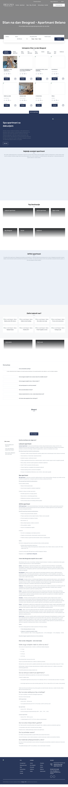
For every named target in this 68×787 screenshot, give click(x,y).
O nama (21, 771)
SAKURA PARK (23, 96)
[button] (40, 1)
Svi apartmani (22, 763)
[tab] (7, 52)
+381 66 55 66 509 (58, 764)
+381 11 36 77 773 (58, 766)
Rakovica (42, 769)
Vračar (31, 771)
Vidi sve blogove (34, 433)
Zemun (41, 765)
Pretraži (59, 38)
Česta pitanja (41, 5)
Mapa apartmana (23, 765)
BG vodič (34, 5)
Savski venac (42, 771)
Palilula (41, 767)
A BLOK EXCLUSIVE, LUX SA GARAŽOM (42, 70)
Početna (17, 5)
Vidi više (6, 78)
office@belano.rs (56, 770)
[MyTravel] (8, 5)
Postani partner (59, 5)
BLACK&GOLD (55, 69)
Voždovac (32, 769)
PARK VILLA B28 (7, 96)
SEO (25, 781)
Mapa (28, 5)
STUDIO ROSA (39, 96)
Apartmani (22, 5)
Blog (30, 5)
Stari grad (32, 767)
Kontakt (46, 5)
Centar (31, 763)
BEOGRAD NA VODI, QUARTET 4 (8, 70)
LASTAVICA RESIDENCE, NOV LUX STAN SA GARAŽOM (26, 70)
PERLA (53, 96)
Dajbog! (22, 781)
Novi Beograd (32, 765)
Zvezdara (42, 763)
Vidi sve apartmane (34, 112)
